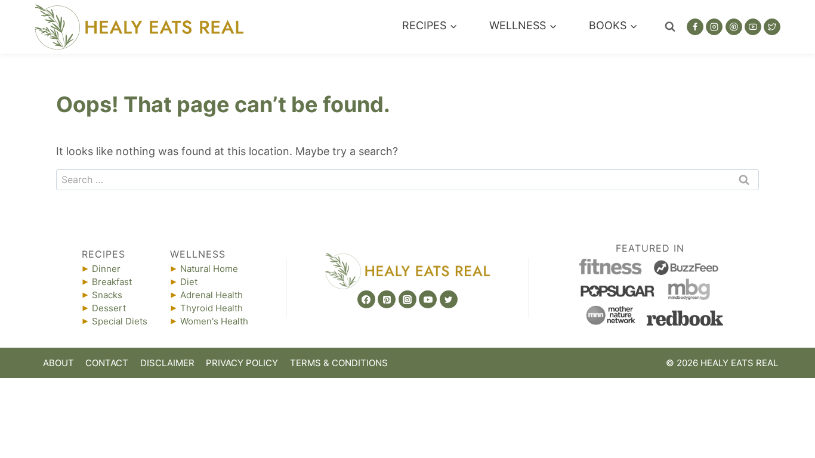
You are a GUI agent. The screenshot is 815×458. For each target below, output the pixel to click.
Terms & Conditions (339, 363)
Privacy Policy (242, 363)
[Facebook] (695, 26)
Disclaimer (167, 363)
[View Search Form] (670, 27)
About (58, 363)
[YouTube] (753, 26)
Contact (106, 363)
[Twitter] (772, 26)
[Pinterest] (734, 26)
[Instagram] (714, 26)
